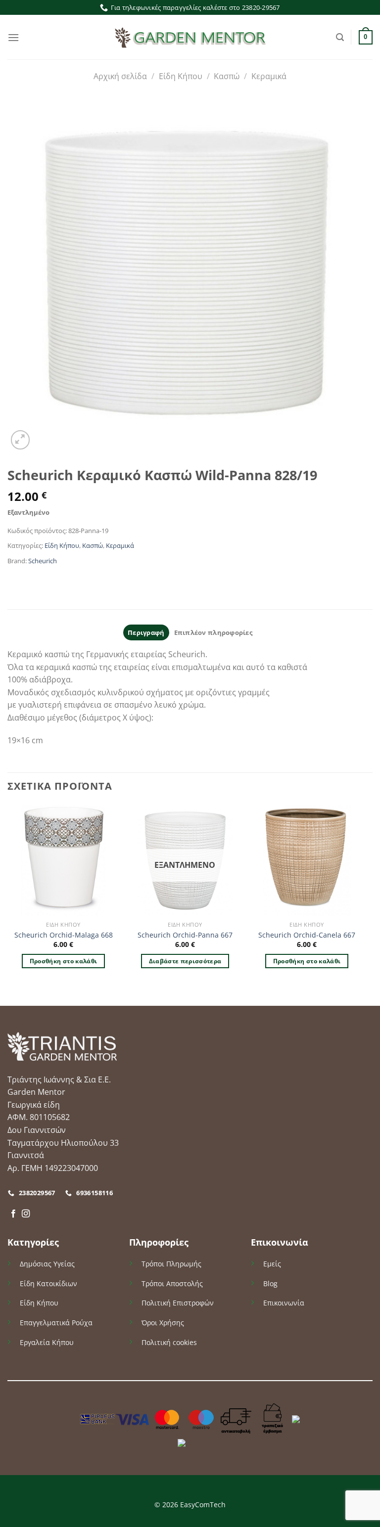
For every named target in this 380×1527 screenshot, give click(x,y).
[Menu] (13, 37)
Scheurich (42, 560)
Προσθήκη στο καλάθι (63, 961)
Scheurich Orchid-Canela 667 (306, 935)
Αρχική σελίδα (120, 76)
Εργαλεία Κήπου (47, 1342)
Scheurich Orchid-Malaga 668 (63, 935)
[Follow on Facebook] (13, 1214)
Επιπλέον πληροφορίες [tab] (213, 632)
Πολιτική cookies (169, 1342)
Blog (270, 1283)
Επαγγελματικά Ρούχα (56, 1322)
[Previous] (7, 904)
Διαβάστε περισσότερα (185, 961)
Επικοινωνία (283, 1302)
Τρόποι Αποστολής (172, 1283)
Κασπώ (226, 76)
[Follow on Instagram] (26, 1214)
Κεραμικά (268, 76)
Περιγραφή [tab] (146, 632)
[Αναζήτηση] (340, 37)
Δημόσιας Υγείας (47, 1263)
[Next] (362, 904)
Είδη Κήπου (180, 76)
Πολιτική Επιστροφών (178, 1302)
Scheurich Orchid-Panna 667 (185, 935)
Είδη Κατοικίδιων (48, 1283)
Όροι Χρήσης (163, 1322)
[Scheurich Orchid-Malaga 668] (63, 860)
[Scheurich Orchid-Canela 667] (307, 860)
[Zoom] (20, 439)
